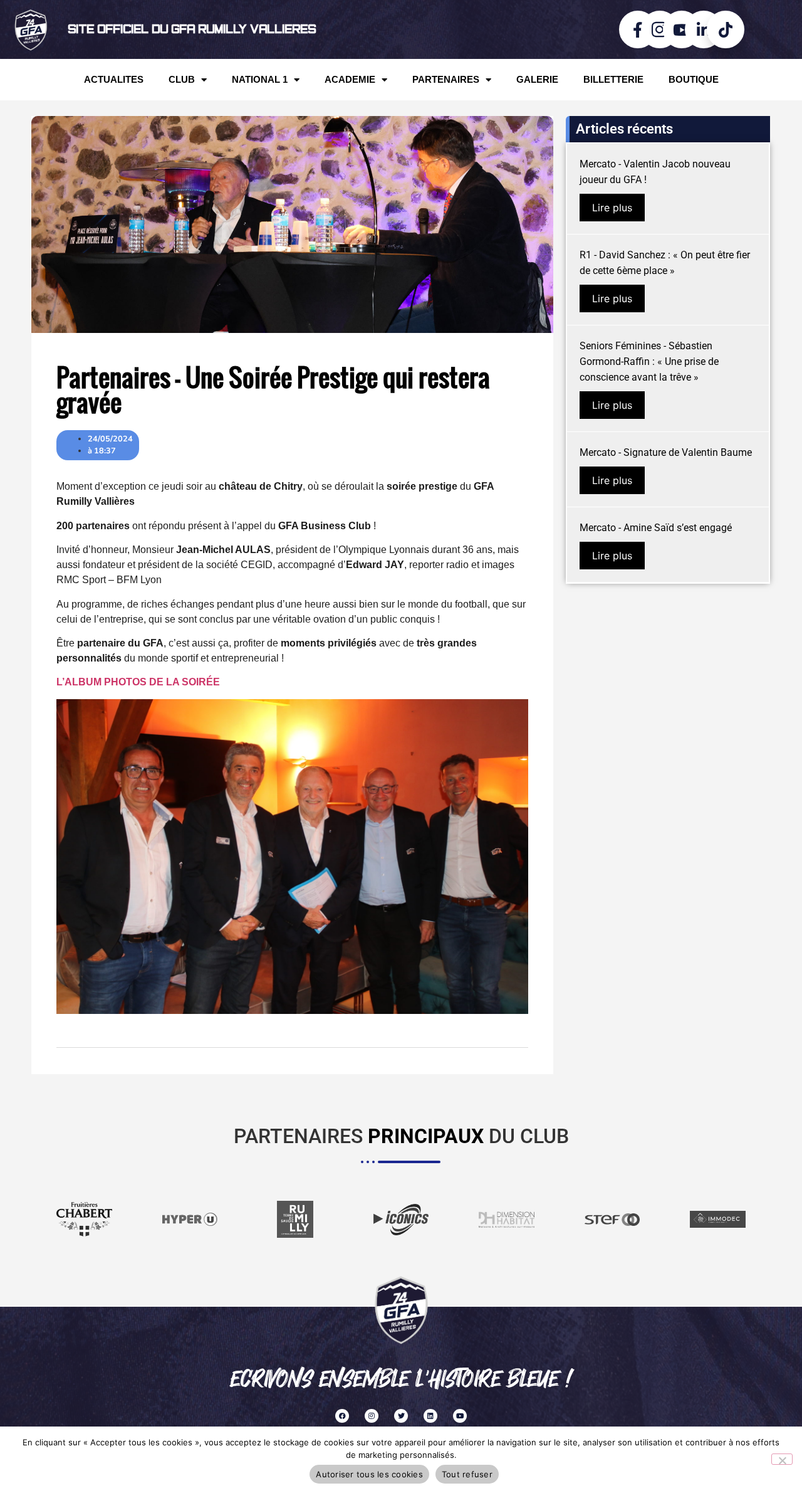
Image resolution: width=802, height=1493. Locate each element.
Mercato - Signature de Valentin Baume (666, 452)
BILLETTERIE (613, 79)
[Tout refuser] (782, 1459)
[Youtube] (460, 1416)
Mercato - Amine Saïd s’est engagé (656, 528)
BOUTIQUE (694, 79)
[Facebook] (342, 1416)
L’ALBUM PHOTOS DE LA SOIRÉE (138, 682)
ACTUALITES (113, 79)
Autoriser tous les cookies (369, 1474)
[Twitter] (401, 1416)
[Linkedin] (430, 1416)
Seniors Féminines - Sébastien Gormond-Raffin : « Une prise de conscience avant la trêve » (649, 361)
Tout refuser (467, 1474)
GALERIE (537, 79)
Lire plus (612, 207)
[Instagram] (371, 1416)
